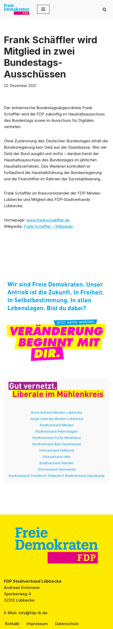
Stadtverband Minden (57, 425)
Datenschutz (67, 623)
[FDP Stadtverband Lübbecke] (16, 9)
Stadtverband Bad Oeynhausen (56, 444)
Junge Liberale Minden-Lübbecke (56, 419)
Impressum (37, 623)
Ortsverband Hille (56, 457)
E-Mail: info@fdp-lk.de (25, 612)
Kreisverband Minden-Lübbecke (56, 412)
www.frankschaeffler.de (48, 219)
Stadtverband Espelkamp (85, 476)
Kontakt (12, 623)
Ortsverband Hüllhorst (56, 450)
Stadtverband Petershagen (56, 431)
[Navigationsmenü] (43, 9)
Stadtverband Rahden (56, 463)
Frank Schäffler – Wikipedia (48, 226)
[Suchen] (104, 9)
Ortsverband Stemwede (57, 469)
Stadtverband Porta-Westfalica (56, 438)
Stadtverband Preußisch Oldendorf (36, 476)
